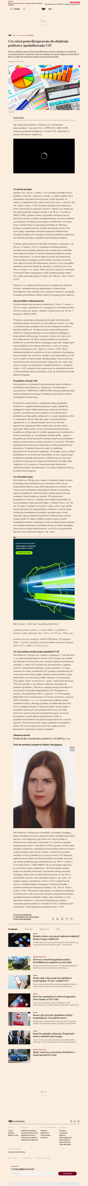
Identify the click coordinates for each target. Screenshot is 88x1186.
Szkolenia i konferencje (16, 1152)
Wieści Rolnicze (64, 1142)
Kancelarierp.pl (64, 1140)
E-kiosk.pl (62, 1131)
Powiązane (13, 929)
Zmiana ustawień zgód (29, 1133)
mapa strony (12, 1158)
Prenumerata (45, 1135)
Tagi (58, 929)
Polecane (29, 929)
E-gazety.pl (63, 1133)
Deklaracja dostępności (29, 1140)
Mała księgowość (65, 1137)
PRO (50, 9)
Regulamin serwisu (28, 1135)
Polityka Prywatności (28, 1131)
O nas (10, 1131)
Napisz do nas (13, 1135)
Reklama (44, 1131)
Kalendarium (26, 1158)
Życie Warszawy (65, 1144)
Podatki (30, 35)
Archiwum (44, 1137)
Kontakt (11, 1133)
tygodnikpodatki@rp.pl (48, 623)
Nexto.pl (62, 1135)
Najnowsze (44, 929)
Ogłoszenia (45, 1133)
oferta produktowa (43, 1158)
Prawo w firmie (21, 35)
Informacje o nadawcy (29, 1137)
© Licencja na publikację (22, 915)
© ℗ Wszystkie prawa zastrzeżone (26, 917)
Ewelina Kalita (18, 118)
